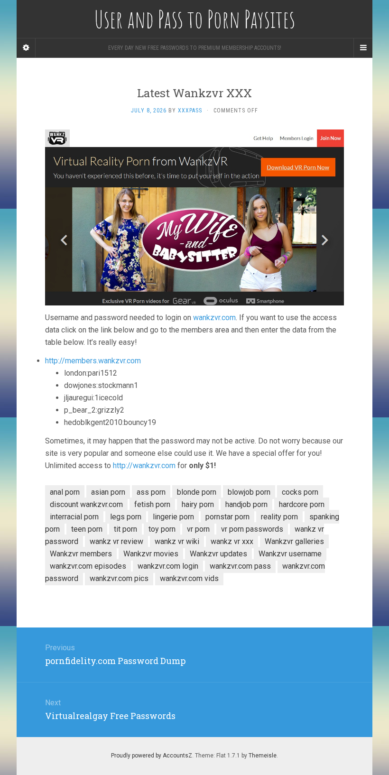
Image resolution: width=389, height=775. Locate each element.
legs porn (125, 516)
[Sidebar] (26, 47)
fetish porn (152, 504)
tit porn (125, 529)
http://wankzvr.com (144, 465)
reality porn (279, 516)
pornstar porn (227, 516)
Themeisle (263, 755)
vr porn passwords (252, 529)
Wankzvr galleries (294, 541)
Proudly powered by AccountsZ (151, 755)
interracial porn (74, 516)
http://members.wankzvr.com (93, 360)
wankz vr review (116, 541)
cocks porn (300, 492)
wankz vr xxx (232, 541)
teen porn (86, 529)
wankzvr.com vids (189, 578)
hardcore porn (301, 504)
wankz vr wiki (177, 541)
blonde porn (196, 492)
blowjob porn (249, 492)
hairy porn (198, 504)
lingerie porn (173, 516)
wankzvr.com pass (240, 566)
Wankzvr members (81, 553)
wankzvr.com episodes (88, 566)
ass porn (151, 492)
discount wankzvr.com (86, 504)
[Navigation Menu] (362, 47)
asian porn (108, 492)
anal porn (65, 492)
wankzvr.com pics (119, 578)
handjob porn (246, 504)
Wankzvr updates (218, 553)
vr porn (198, 529)
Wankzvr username (290, 553)
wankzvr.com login (168, 566)
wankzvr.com (214, 317)
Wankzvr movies (150, 553)
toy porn (162, 529)
